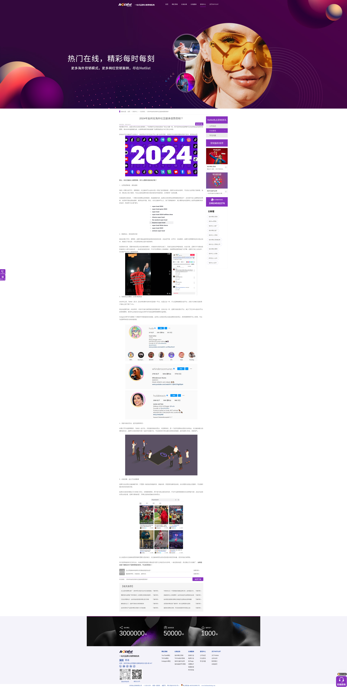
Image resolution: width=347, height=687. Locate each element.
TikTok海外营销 (180, 658)
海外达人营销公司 (214, 244)
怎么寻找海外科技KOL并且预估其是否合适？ (138, 570)
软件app (191, 661)
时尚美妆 (191, 670)
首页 (166, 4)
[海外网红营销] (217, 156)
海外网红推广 (213, 230)
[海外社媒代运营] (217, 180)
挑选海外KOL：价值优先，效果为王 (136, 574)
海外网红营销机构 (214, 239)
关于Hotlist (215, 655)
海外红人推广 (213, 226)
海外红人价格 (213, 253)
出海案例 (193, 4)
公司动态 (212, 126)
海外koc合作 (213, 263)
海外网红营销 (211, 166)
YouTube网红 (166, 655)
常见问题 (212, 135)
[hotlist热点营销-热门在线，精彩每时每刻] (173, 54)
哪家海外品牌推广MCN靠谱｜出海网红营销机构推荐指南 (137, 595)
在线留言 (214, 664)
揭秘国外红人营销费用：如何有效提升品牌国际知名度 (179, 595)
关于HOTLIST (214, 4)
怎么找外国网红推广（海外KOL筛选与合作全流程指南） (137, 591)
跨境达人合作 (213, 258)
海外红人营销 (213, 235)
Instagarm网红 (166, 661)
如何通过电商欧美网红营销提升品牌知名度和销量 (178, 599)
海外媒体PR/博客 (180, 664)
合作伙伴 (214, 658)
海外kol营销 (212, 221)
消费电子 (191, 664)
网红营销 (175, 4)
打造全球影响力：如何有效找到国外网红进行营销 (135, 599)
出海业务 (184, 4)
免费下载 (198, 579)
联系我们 (214, 661)
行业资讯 (142, 111)
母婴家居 (191, 667)
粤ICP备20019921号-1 (173, 685)
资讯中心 (203, 4)
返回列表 (199, 124)
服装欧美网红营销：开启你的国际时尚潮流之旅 (177, 608)
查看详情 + (197, 570)
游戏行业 (191, 655)
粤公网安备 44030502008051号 (191, 685)
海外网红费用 (213, 249)
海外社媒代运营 (212, 191)
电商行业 (191, 658)
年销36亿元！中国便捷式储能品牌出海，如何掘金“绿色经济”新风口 (183, 591)
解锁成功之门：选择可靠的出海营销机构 (132, 603)
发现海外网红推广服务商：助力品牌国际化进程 (177, 603)
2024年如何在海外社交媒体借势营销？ (158, 111)
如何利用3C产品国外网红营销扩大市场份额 (133, 608)
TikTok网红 (165, 658)
